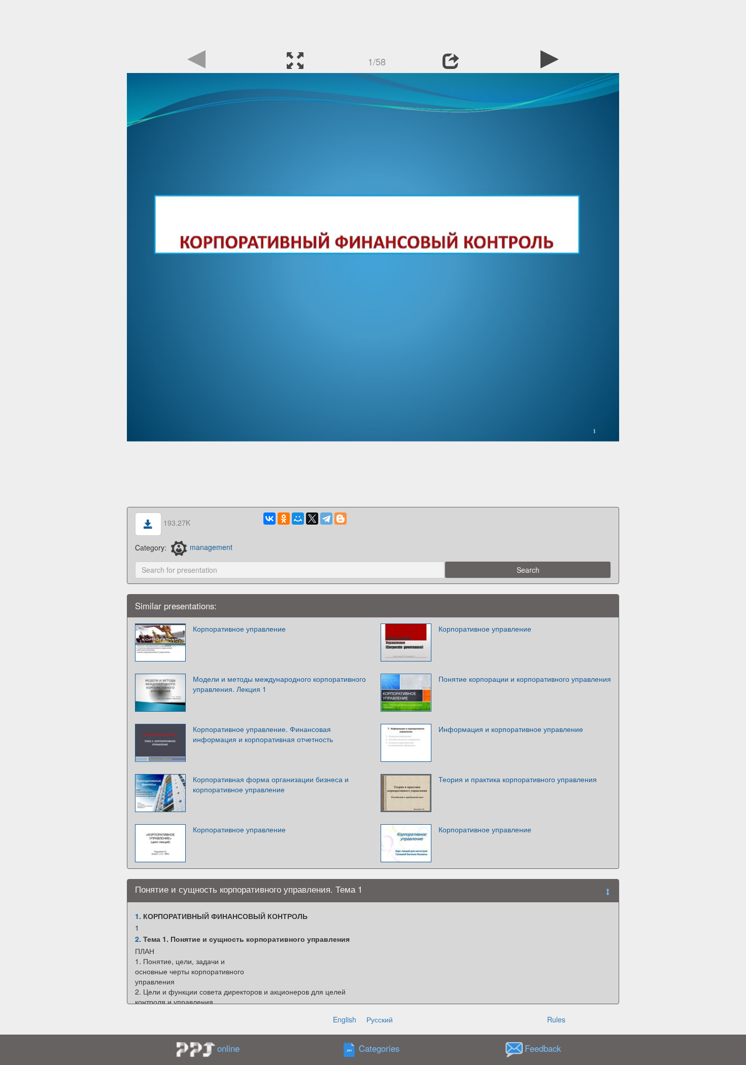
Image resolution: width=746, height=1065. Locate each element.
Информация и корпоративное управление (510, 729)
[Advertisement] (373, 23)
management (211, 547)
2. (138, 939)
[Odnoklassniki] (284, 518)
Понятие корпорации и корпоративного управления (524, 679)
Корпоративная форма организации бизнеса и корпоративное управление (271, 784)
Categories (379, 1048)
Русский (379, 1019)
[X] (312, 518)
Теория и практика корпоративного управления (517, 779)
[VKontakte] (269, 518)
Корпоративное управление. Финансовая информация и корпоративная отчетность (263, 734)
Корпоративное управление (239, 628)
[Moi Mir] (298, 518)
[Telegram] (326, 518)
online (228, 1048)
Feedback (543, 1048)
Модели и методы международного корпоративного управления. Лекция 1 (279, 684)
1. (138, 916)
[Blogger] (340, 518)
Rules (556, 1019)
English (344, 1019)
